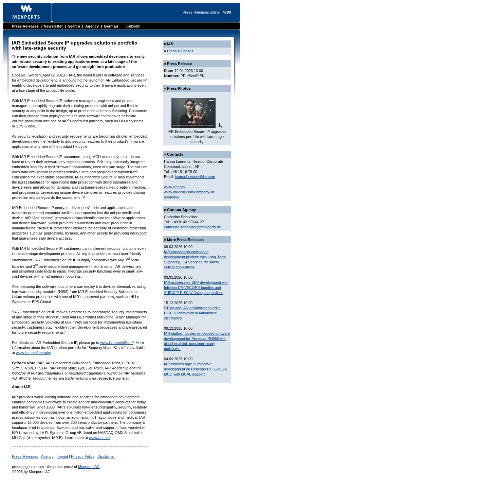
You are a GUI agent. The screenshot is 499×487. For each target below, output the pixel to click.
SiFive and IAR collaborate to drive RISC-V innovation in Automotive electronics (192, 313)
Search (74, 26)
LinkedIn (133, 26)
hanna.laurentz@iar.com (195, 177)
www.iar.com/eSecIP (116, 343)
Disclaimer (106, 456)
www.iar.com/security (33, 353)
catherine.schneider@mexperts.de (192, 227)
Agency (92, 26)
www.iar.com (99, 438)
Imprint (62, 456)
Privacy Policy (82, 456)
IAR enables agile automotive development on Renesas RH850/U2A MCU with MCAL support (195, 369)
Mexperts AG (89, 467)
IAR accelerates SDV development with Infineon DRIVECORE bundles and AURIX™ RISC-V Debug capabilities (196, 287)
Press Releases (25, 26)
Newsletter (53, 26)
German (111, 26)
